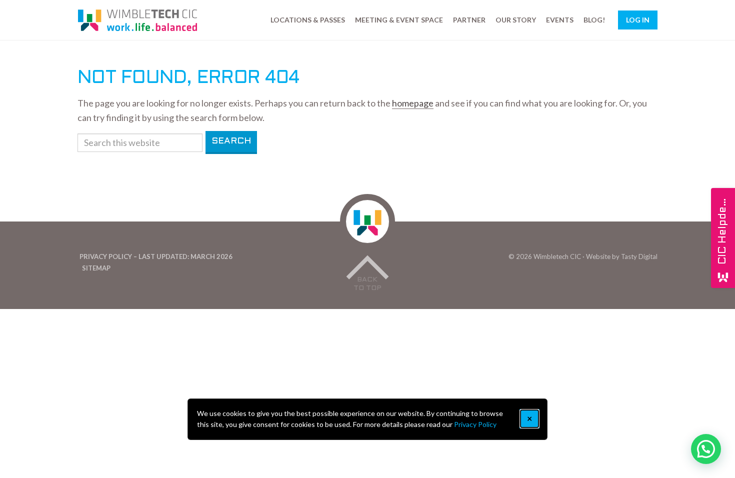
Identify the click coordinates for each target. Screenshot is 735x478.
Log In (638, 20)
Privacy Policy (475, 424)
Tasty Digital (639, 256)
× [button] (529, 418)
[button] (706, 449)
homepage (413, 103)
